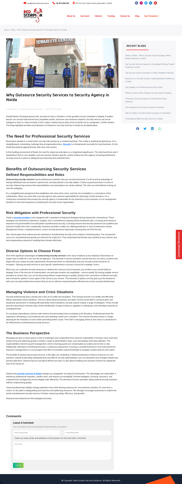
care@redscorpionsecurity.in (38, 3)
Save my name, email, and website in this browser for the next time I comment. (50, 438)
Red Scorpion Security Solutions (87, 481)
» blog (12, 30)
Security (67, 144)
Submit (18, 465)
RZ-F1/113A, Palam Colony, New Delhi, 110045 (94, 3)
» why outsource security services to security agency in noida (41, 30)
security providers (21, 218)
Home (6, 30)
